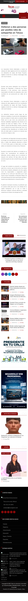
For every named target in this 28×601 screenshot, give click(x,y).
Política (4, 296)
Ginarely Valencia (6, 453)
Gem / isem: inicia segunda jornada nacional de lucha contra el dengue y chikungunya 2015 (17, 564)
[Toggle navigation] (3, 16)
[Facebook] (2, 512)
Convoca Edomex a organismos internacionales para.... (18, 310)
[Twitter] (5, 512)
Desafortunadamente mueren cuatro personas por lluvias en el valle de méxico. (18, 554)
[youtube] (11, 512)
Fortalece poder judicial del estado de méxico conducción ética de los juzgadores (17, 571)
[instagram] (14, 512)
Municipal (5, 287)
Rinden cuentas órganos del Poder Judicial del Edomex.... (17, 326)
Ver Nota (22, 292)
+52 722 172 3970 (8, 504)
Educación (5, 319)
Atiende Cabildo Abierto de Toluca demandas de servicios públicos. (18, 288)
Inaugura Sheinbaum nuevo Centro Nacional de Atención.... (18, 295)
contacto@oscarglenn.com (10, 508)
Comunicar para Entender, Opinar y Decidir (12, 1)
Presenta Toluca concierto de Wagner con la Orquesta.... (17, 303)
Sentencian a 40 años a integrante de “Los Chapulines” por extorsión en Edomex (12, 436)
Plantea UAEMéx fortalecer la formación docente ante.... (17, 319)
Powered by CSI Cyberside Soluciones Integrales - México (14, 589)
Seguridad (4, 23)
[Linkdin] (8, 512)
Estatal (4, 311)
